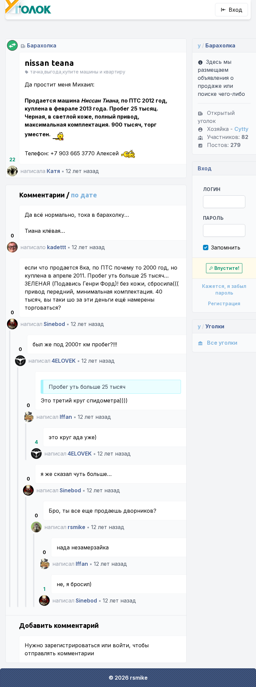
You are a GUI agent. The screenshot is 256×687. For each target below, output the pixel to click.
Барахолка (41, 45)
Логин (212, 189)
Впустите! (226, 268)
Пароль (213, 218)
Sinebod (54, 324)
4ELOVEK (64, 360)
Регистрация (224, 303)
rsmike (76, 527)
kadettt (56, 247)
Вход (235, 9)
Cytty (241, 129)
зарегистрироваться (72, 645)
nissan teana (49, 62)
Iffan (66, 416)
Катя (53, 171)
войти (121, 645)
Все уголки (222, 342)
